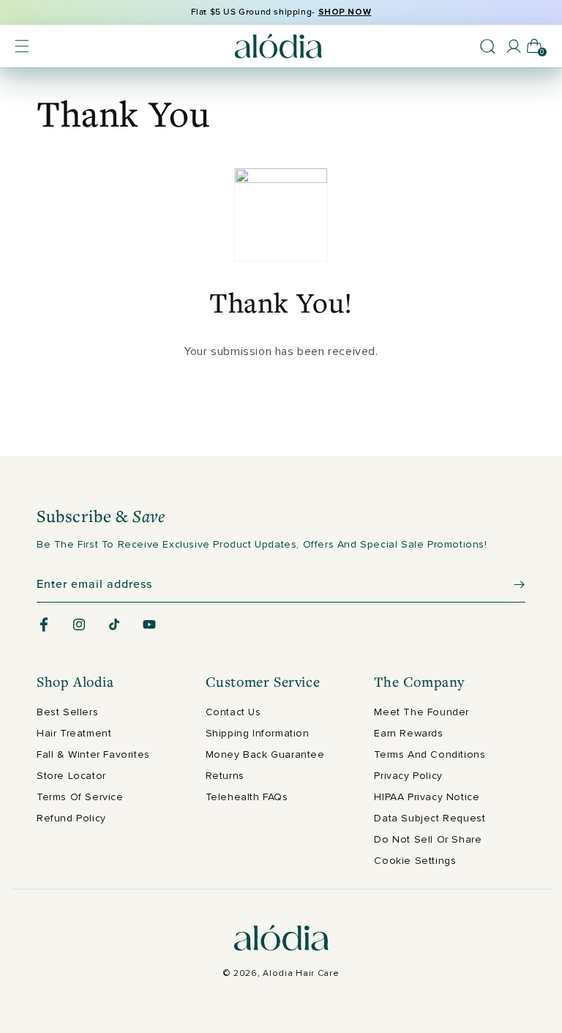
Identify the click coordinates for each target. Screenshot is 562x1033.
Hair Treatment (74, 733)
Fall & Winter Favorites (93, 754)
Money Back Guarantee (265, 754)
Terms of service (80, 797)
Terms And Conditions (429, 754)
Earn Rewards (408, 733)
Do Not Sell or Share (428, 839)
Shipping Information (258, 733)
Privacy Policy (408, 775)
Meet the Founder (421, 712)
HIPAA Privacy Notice (426, 797)
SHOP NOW (345, 12)
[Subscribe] (508, 584)
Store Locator (71, 775)
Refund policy (71, 818)
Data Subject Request (429, 818)
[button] (22, 46)
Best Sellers (67, 712)
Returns (225, 775)
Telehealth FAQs (247, 797)
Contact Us (233, 712)
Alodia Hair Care (301, 973)
